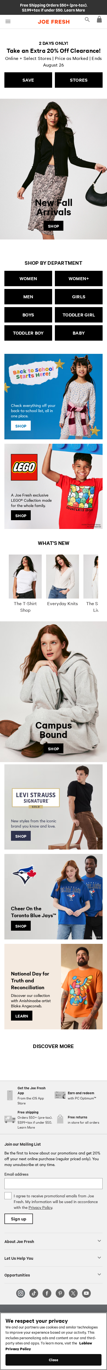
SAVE (28, 80)
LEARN (21, 1016)
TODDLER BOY (28, 333)
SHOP (53, 226)
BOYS (28, 315)
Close (53, 1359)
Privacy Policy (40, 1207)
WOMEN (28, 278)
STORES (79, 80)
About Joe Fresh (19, 1241)
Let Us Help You (18, 1258)
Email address (16, 1174)
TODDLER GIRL (79, 315)
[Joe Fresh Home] (53, 22)
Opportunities (17, 1275)
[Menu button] (7, 21)
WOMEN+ (79, 278)
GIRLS (78, 296)
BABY (79, 333)
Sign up (18, 1218)
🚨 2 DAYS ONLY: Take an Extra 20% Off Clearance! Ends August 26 (53, 7)
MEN (28, 296)
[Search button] (87, 19)
